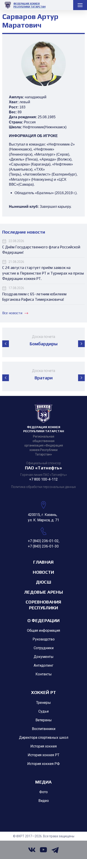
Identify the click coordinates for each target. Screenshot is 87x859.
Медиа (43, 781)
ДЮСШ (43, 581)
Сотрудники (44, 648)
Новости (43, 572)
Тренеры (43, 702)
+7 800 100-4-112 (43, 479)
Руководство (44, 639)
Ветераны (43, 720)
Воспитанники (43, 729)
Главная (43, 562)
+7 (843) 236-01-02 (43, 541)
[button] (5, 343)
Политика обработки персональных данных (43, 487)
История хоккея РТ (43, 755)
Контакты (43, 674)
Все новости (12, 313)
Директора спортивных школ (43, 737)
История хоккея (43, 746)
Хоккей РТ (43, 692)
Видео (43, 801)
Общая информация (43, 630)
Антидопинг (43, 665)
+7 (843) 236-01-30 (43, 546)
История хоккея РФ (43, 764)
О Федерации (43, 620)
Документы (44, 657)
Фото (43, 792)
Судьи (43, 711)
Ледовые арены (43, 592)
